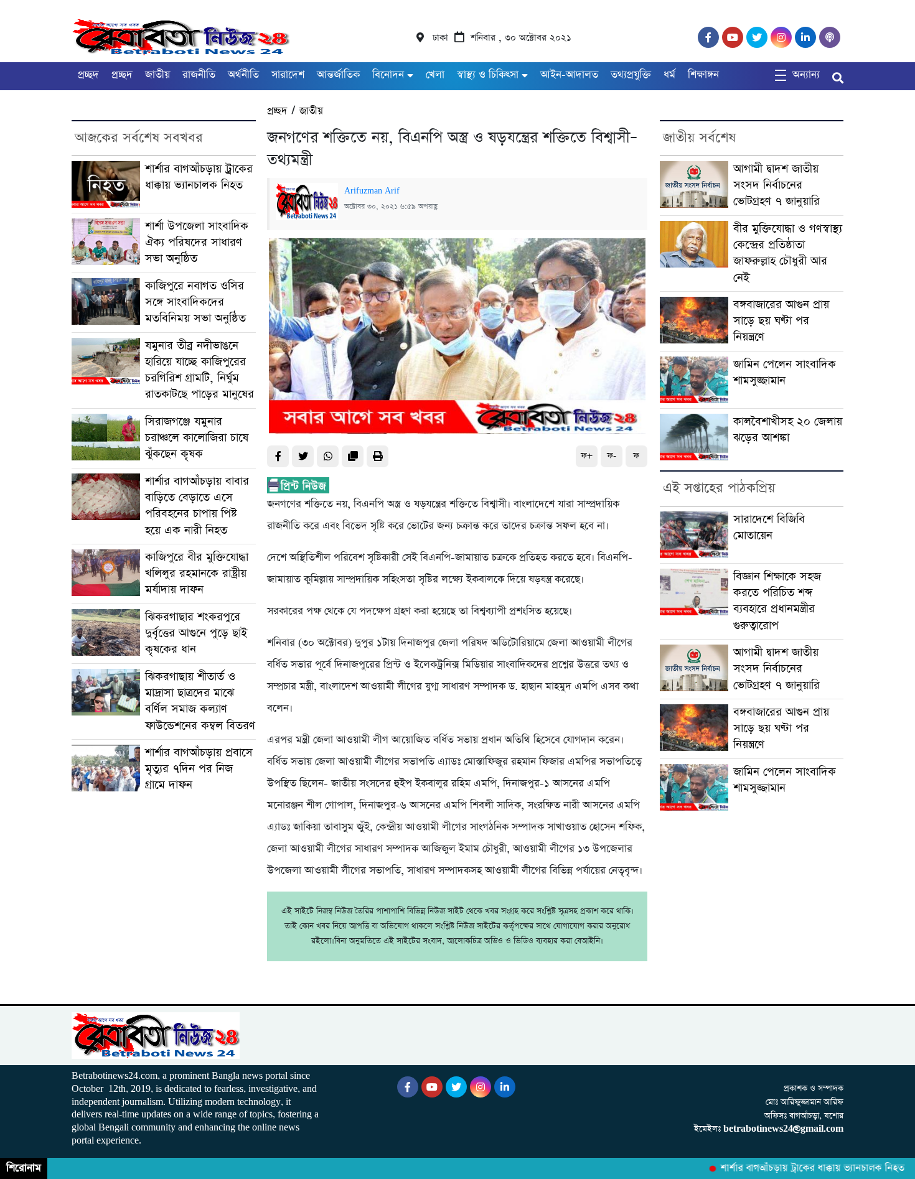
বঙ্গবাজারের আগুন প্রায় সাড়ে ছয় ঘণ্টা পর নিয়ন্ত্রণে (781, 321)
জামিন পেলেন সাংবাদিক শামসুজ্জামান (784, 372)
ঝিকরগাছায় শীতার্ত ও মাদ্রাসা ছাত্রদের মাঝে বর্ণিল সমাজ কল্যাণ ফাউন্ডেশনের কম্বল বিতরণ (200, 701)
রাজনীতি (198, 75)
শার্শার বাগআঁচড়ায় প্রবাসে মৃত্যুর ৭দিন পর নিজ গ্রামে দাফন (199, 769)
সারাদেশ (287, 75)
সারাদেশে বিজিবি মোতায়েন (769, 527)
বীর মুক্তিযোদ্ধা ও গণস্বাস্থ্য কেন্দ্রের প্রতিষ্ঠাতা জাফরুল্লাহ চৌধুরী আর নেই (787, 253)
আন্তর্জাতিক (338, 75)
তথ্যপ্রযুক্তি (631, 75)
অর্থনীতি (243, 75)
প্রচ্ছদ (88, 75)
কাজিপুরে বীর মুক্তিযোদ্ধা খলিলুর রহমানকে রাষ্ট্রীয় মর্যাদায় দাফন (196, 573)
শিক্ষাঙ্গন (703, 75)
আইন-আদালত (569, 75)
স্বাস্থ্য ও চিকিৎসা (487, 75)
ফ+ (587, 456)
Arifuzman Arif (372, 191)
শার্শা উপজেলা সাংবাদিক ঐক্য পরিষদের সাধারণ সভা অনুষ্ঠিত (196, 242)
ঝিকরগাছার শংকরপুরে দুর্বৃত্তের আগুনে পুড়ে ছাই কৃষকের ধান (196, 633)
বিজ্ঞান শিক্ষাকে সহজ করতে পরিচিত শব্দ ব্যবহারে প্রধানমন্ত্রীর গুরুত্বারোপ (777, 601)
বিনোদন (388, 75)
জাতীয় (157, 75)
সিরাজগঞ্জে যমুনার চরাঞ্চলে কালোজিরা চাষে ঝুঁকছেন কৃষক (196, 438)
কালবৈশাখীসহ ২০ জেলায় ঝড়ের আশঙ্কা (787, 429)
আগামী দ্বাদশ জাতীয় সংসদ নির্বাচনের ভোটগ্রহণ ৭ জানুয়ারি (776, 185)
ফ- (611, 456)
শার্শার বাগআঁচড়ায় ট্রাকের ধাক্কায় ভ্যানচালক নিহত (199, 177)
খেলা (435, 75)
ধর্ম (669, 75)
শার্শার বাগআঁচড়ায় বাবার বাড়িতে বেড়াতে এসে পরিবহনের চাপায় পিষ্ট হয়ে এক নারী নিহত (197, 505)
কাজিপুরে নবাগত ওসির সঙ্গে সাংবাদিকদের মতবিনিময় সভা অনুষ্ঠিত (197, 302)
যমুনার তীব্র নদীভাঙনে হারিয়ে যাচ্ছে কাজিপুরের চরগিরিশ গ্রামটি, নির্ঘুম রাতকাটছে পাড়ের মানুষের (199, 370)
